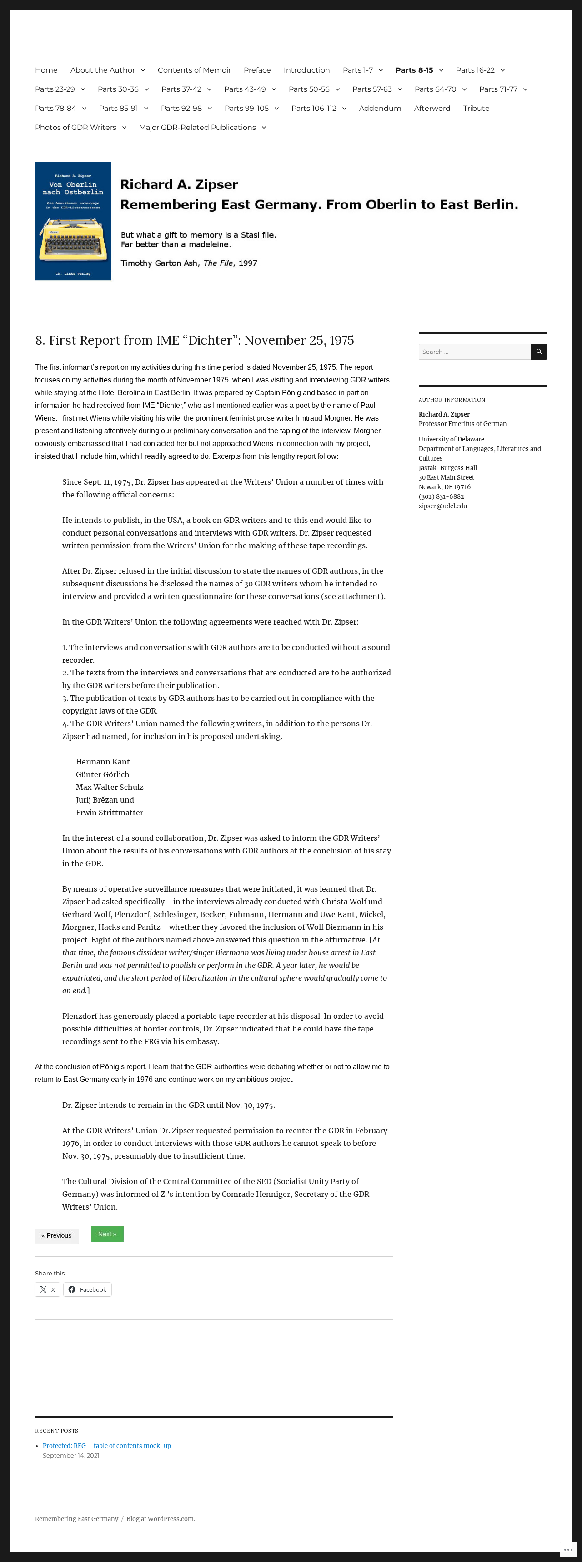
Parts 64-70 (436, 89)
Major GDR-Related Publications (197, 127)
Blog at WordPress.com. (160, 1519)
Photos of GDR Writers (75, 127)
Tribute (476, 108)
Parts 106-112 (313, 108)
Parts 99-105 (247, 108)
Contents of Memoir (194, 70)
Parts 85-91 (118, 108)
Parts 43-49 (245, 89)
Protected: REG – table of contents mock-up (107, 1446)
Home (46, 70)
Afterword (432, 108)
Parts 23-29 (55, 89)
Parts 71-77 (498, 89)
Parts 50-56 (309, 89)
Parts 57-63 (372, 89)
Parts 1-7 (358, 70)
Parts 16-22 (475, 70)
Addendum (380, 108)
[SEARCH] (539, 352)
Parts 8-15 (414, 70)
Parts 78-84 (55, 108)
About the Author (102, 70)
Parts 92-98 (181, 108)
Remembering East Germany (76, 1519)
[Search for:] (475, 352)
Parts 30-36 (118, 89)
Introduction (307, 70)
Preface (257, 70)
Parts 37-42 (181, 89)
